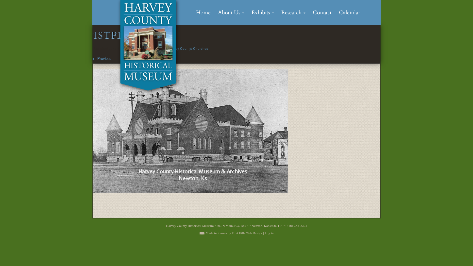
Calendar (349, 12)
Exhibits (261, 12)
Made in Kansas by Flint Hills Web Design (234, 233)
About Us (230, 12)
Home (203, 12)
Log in (269, 233)
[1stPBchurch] (190, 130)
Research (292, 12)
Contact (322, 12)
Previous (102, 58)
